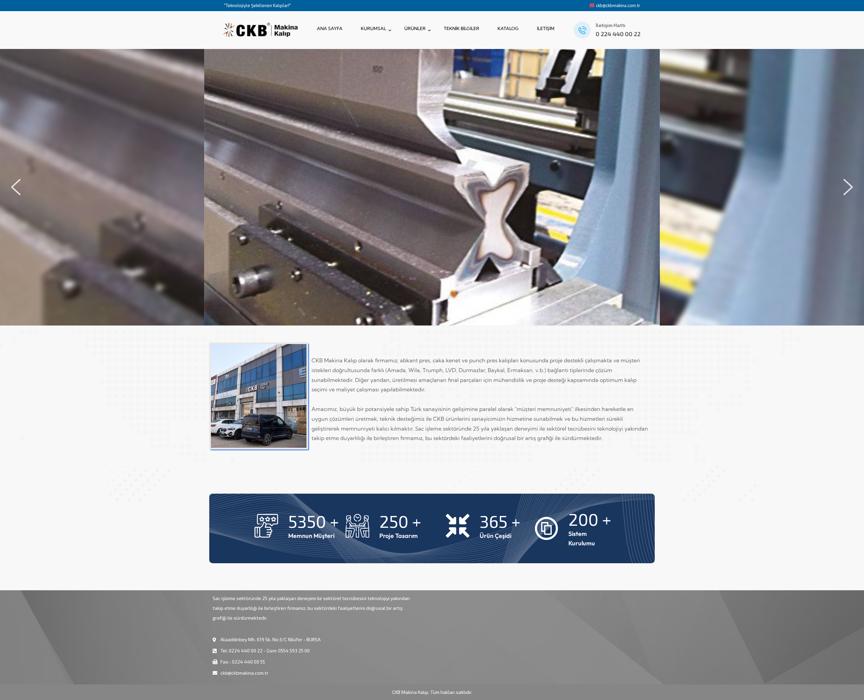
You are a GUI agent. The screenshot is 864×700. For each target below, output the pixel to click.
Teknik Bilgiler (461, 28)
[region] (432, 187)
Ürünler (415, 28)
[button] (16, 187)
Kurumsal (373, 28)
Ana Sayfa (330, 28)
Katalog (508, 28)
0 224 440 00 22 (618, 33)
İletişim (546, 28)
